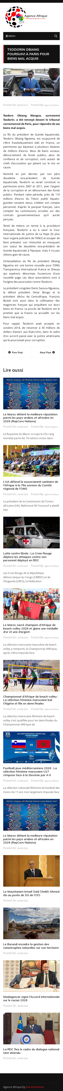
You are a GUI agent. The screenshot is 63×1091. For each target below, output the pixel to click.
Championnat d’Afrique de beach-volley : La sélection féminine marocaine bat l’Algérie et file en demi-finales (30, 700)
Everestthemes (35, 1087)
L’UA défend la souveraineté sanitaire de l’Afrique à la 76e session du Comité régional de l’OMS (30, 485)
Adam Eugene (51, 426)
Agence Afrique (51, 105)
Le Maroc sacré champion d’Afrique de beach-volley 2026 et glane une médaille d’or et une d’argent (30, 628)
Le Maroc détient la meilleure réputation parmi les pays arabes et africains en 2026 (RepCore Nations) (30, 417)
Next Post (45, 352)
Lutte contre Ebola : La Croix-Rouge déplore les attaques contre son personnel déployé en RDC (27, 556)
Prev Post (17, 352)
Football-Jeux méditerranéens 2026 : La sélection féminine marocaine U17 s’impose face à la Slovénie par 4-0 (30, 771)
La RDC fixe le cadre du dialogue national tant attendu (31, 1051)
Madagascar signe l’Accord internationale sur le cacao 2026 (31, 998)
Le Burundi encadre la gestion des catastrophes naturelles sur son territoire (31, 946)
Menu (11, 35)
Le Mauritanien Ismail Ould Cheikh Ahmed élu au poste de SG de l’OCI (31, 893)
